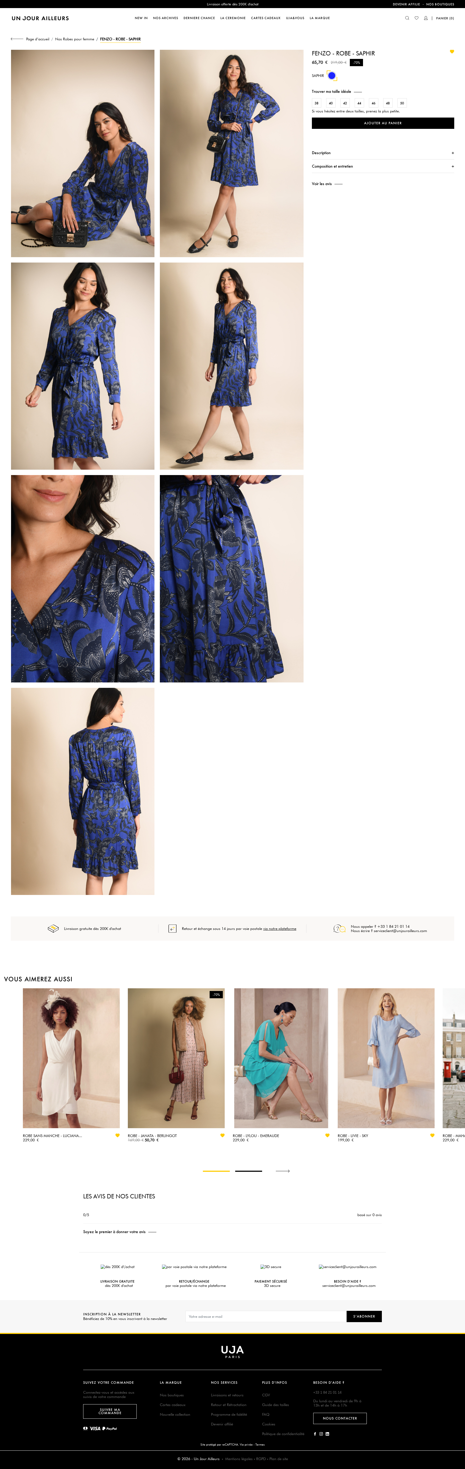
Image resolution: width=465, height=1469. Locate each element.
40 (331, 103)
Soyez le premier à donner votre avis (114, 1231)
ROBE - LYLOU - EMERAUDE (256, 1136)
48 (388, 103)
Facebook (315, 1434)
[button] (383, 91)
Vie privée (246, 1444)
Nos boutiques (440, 4)
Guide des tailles (275, 1405)
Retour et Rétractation (228, 1405)
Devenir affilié (222, 1424)
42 (345, 103)
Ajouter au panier (383, 123)
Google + (327, 1434)
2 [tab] (248, 1171)
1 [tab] (216, 1171)
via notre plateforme (279, 928)
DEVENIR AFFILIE (406, 4)
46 (373, 103)
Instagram (321, 1434)
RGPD (261, 1459)
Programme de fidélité (229, 1414)
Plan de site (278, 1459)
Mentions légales (239, 1459)
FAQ (265, 1414)
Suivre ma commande (110, 1411)
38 (316, 103)
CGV (266, 1395)
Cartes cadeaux (172, 1405)
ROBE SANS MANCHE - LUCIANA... (52, 1136)
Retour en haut (457, 1389)
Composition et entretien (332, 166)
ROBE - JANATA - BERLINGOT (152, 1136)
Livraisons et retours (227, 1395)
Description (321, 152)
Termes (260, 1444)
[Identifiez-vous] (426, 18)
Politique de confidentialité (283, 1434)
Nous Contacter (340, 1418)
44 (359, 103)
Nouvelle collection (175, 1414)
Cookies (268, 1424)
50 (402, 103)
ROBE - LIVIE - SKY (353, 1136)
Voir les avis (322, 183)
